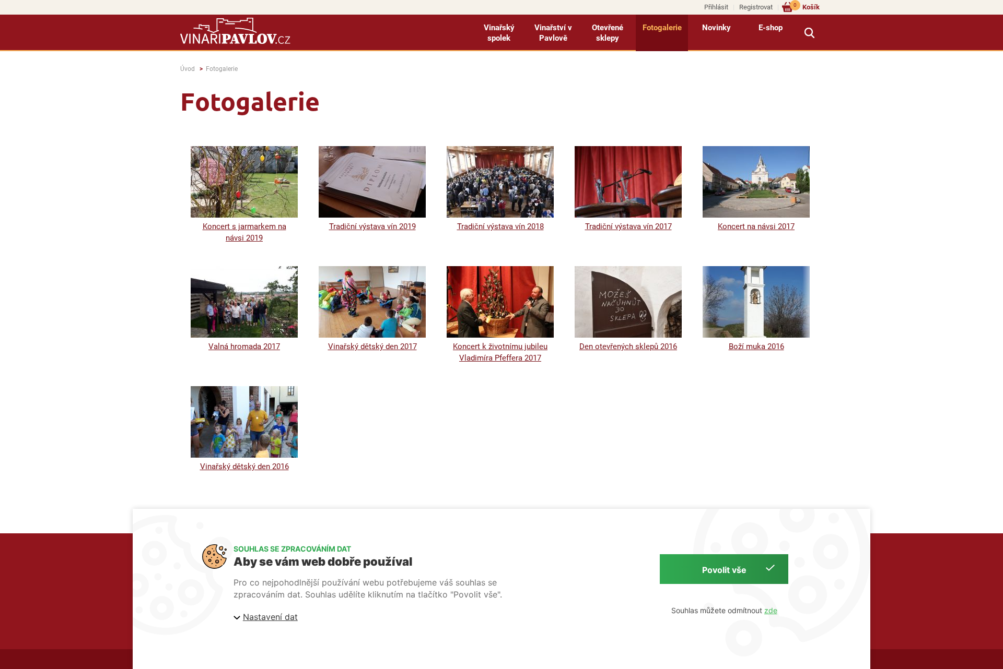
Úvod (187, 69)
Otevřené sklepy (607, 33)
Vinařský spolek (499, 33)
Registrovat (756, 7)
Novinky (716, 27)
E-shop (771, 27)
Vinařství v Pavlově (553, 33)
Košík (807, 6)
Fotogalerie (662, 27)
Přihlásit (716, 7)
